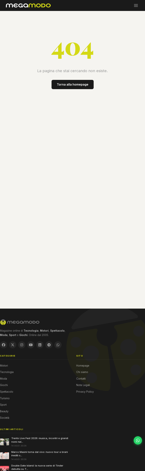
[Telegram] (48, 344)
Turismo (5, 398)
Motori (4, 365)
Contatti (81, 378)
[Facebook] (3, 344)
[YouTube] (30, 344)
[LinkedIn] (39, 344)
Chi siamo (82, 372)
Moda (3, 378)
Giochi (4, 385)
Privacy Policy (85, 391)
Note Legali (83, 385)
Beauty (4, 411)
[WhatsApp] (58, 344)
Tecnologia (7, 372)
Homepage (82, 365)
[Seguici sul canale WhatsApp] (138, 440)
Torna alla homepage (72, 84)
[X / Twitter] (12, 344)
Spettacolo (6, 391)
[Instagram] (21, 344)
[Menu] (136, 5)
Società (4, 417)
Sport (3, 404)
